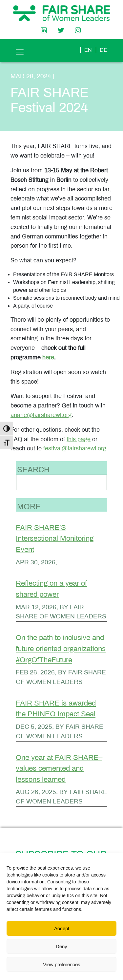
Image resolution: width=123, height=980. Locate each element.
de (103, 50)
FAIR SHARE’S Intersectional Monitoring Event (54, 538)
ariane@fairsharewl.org (41, 415)
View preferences (61, 964)
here (48, 357)
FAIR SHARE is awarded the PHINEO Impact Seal (56, 708)
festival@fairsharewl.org (74, 448)
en (88, 50)
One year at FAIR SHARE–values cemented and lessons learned (59, 768)
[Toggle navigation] (19, 52)
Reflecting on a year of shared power (51, 588)
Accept (61, 928)
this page (79, 439)
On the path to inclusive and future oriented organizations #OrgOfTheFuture (61, 648)
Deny (61, 946)
